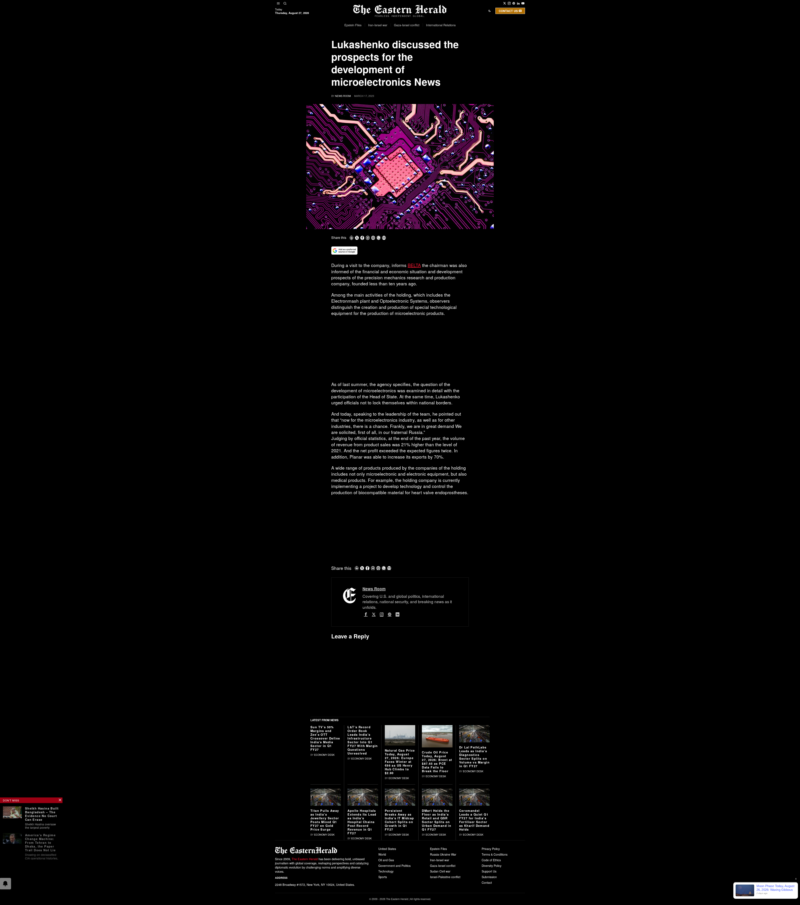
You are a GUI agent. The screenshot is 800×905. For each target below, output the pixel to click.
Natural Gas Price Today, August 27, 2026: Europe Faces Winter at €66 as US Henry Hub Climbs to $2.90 (400, 823)
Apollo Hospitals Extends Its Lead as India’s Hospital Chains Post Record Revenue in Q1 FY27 (362, 883)
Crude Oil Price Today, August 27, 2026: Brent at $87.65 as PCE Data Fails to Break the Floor (437, 823)
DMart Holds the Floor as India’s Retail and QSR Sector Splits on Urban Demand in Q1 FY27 (436, 881)
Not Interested (397, 51)
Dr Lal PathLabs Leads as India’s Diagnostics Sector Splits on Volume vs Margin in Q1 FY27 (474, 818)
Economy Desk (324, 816)
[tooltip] (504, 3)
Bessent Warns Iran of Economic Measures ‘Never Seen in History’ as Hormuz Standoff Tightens (42, 873)
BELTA (414, 265)
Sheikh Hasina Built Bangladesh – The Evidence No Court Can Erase (42, 813)
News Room (343, 96)
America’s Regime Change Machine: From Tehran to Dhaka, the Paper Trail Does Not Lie (40, 841)
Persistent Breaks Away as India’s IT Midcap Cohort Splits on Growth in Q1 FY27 (399, 881)
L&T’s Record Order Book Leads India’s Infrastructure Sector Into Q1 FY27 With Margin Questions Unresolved (363, 802)
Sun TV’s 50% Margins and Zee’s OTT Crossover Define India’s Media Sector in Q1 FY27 (325, 800)
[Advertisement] (400, 350)
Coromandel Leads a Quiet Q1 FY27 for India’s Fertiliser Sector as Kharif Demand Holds (474, 881)
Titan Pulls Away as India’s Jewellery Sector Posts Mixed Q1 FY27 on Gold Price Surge (324, 881)
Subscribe (430, 51)
